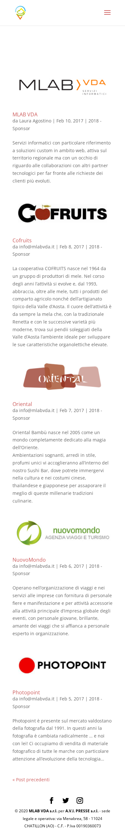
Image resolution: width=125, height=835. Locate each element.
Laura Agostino (35, 121)
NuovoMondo (29, 559)
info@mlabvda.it (36, 247)
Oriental (22, 404)
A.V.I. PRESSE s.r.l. (81, 811)
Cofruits (22, 240)
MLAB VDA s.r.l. (43, 811)
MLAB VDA (25, 114)
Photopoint (26, 692)
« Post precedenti (31, 779)
